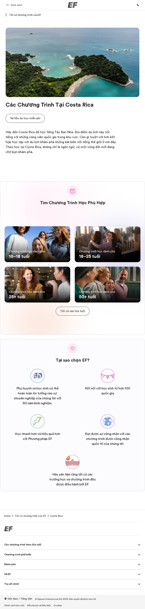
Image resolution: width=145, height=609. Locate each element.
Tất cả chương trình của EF (25, 14)
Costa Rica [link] (56, 515)
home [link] (7, 515)
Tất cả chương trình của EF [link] (30, 515)
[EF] (72, 5)
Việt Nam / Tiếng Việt (19, 598)
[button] (15, 5)
